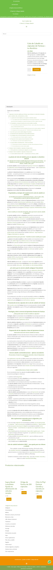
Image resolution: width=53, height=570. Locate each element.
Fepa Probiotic (42, 424)
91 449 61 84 (16, 1)
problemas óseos (24, 240)
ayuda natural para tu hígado (20, 426)
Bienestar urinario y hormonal (12, 514)
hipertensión (35, 392)
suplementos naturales (15, 358)
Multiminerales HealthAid (24, 202)
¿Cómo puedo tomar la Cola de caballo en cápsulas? (22, 137)
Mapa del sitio (34, 559)
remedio (11, 162)
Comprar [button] (9, 499)
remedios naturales (15, 450)
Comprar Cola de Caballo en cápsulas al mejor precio (20, 148)
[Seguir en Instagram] (26, 563)
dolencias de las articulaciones (21, 182)
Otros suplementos (10, 537)
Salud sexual (8, 544)
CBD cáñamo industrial (10, 519)
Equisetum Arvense (32, 165)
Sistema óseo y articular (11, 549)
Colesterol (7, 521)
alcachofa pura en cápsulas (35, 298)
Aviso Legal (13, 566)
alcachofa (24, 298)
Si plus (43, 431)
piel (32, 163)
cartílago (9, 217)
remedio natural (14, 305)
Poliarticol (31, 232)
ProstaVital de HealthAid (34, 257)
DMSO (13, 257)
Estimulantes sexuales (10, 533)
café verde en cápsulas (29, 300)
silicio (30, 261)
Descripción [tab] (10, 106)
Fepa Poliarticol (38, 182)
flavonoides (17, 245)
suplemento (10, 300)
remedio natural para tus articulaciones (27, 439)
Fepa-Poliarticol (38, 232)
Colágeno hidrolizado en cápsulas (15, 234)
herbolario (28, 324)
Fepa (6, 535)
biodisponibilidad (32, 348)
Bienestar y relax (9, 517)
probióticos (35, 424)
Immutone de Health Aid (22, 436)
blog (28, 185)
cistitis (30, 249)
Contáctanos (18, 559)
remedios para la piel (39, 185)
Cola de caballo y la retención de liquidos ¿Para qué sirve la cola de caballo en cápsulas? (29, 128)
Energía (7, 530)
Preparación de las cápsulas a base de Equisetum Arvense (22, 139)
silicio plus (19, 265)
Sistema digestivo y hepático (12, 547)
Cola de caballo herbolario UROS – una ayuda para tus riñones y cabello (24, 153)
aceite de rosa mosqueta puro (30, 242)
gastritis (20, 376)
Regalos (7, 542)
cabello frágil (15, 240)
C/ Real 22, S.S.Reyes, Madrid (17, 11)
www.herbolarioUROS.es (36, 452)
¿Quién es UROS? (26, 559)
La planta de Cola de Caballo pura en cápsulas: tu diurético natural (23, 117)
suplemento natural (13, 167)
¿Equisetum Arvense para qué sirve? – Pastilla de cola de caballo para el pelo (27, 130)
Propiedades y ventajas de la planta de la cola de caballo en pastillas (24, 123)
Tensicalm (10, 393)
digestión (18, 422)
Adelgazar (7, 508)
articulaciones (17, 198)
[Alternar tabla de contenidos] (8, 112)
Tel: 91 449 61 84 (26, 21)
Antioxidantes (8, 510)
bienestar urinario (11, 222)
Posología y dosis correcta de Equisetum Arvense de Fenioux (22, 135)
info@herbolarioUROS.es (15, 8)
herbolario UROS (22, 444)
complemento (41, 167)
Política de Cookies (31, 566)
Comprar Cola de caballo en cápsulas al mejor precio (20, 151)
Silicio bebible (11, 431)
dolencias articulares (20, 219)
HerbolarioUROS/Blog (31, 458)
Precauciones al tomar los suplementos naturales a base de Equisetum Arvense (27, 144)
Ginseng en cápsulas (29, 207)
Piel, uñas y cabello (9, 540)
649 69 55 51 (15, 4)
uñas (42, 196)
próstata (19, 257)
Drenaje (33, 75)
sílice (33, 202)
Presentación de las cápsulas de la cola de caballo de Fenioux (22, 133)
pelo (40, 196)
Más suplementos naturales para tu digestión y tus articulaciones (23, 150)
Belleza (7, 512)
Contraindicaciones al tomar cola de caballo (21, 146)
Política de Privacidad (21, 566)
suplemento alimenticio (37, 270)
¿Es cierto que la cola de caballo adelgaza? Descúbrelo (21, 131)
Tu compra (15, 14)
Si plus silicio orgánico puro (33, 431)
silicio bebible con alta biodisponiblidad (32, 265)
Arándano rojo (20, 224)
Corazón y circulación (10, 524)
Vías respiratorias (9, 551)
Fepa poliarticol (12, 439)
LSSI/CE (38, 566)
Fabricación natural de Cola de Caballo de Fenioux (22, 140)
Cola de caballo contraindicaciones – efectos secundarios (22, 142)
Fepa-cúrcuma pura (20, 424)
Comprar (36, 69)
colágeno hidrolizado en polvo (25, 217)
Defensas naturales (10, 526)
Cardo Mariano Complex (29, 184)
